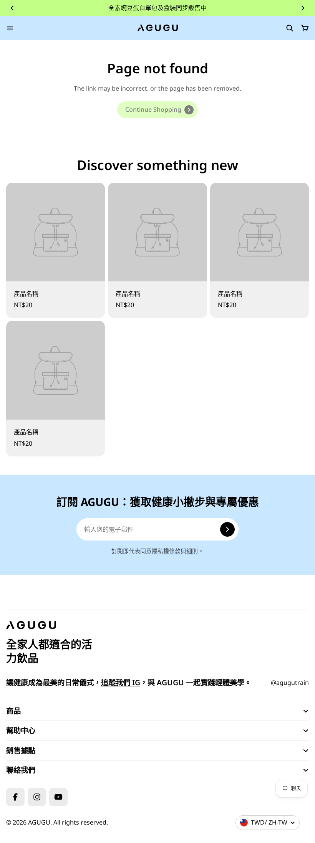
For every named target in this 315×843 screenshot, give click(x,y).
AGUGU (39, 822)
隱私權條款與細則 (175, 551)
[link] (157, 109)
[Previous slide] (12, 8)
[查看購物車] (305, 28)
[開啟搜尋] (289, 28)
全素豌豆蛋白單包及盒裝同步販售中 (157, 7)
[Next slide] (303, 8)
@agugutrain (290, 682)
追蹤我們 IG (120, 682)
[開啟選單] (10, 28)
